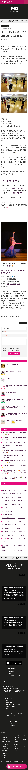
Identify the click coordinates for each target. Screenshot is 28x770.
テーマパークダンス (7, 525)
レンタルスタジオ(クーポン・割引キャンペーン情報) (14, 546)
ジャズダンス (5, 507)
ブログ (6, 20)
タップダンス (21, 518)
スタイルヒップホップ (20, 739)
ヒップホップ (16, 528)
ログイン (13, 724)
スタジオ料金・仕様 (8, 686)
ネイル (17, 525)
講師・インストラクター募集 (13, 704)
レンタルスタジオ (7, 684)
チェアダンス (17, 521)
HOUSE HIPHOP (6, 487)
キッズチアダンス (16, 497)
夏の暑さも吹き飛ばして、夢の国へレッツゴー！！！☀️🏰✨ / (14, 461)
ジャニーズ (14, 507)
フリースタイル (20, 535)
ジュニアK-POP (5, 737)
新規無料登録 (14, 726)
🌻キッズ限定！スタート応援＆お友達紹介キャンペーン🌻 (14, 451)
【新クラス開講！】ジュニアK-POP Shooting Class (14, 446)
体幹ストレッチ (6, 550)
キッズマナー (5, 504)
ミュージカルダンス (20, 735)
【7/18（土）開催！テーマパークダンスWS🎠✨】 (14, 466)
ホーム (2, 20)
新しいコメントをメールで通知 (11, 348)
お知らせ (4, 494)
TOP (7, 700)
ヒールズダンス (6, 528)
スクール (10, 20)
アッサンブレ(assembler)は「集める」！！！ (14, 442)
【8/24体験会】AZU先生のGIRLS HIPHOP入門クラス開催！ (14, 438)
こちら (9, 266)
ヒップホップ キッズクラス (9, 531)
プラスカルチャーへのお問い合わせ (14, 715)
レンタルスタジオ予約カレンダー (11, 688)
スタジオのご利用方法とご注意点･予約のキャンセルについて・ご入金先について (14, 691)
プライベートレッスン (8, 535)
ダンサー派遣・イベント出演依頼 (14, 713)
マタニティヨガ (22, 538)
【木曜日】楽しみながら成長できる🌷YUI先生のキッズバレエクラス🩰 (14, 477)
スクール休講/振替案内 (8, 511)
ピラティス (22, 531)
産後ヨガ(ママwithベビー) (20, 550)
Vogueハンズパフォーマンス (9, 490)
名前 (4, 331)
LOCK (20, 487)
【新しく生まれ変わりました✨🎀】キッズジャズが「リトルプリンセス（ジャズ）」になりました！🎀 (14, 472)
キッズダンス (5, 497)
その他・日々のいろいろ (8, 518)
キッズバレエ (5, 501)
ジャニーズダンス (6, 735)
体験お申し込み (17, 188)
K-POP (15, 487)
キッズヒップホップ (17, 501)
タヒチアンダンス (7, 521)
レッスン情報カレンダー (12, 702)
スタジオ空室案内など (8, 514)
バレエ (23, 525)
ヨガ (3, 542)
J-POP (16, 741)
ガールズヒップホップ (15, 494)
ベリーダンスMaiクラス (9, 181)
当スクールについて (10, 706)
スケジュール (12, 673)
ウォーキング (23, 490)
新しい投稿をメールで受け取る (11, 350)
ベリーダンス (16, 20)
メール (5, 335)
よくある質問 (9, 711)
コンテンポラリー (16, 504)
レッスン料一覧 (13, 671)
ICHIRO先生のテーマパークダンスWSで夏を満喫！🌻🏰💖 (14, 433)
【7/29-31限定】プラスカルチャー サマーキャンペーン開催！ (14, 456)
